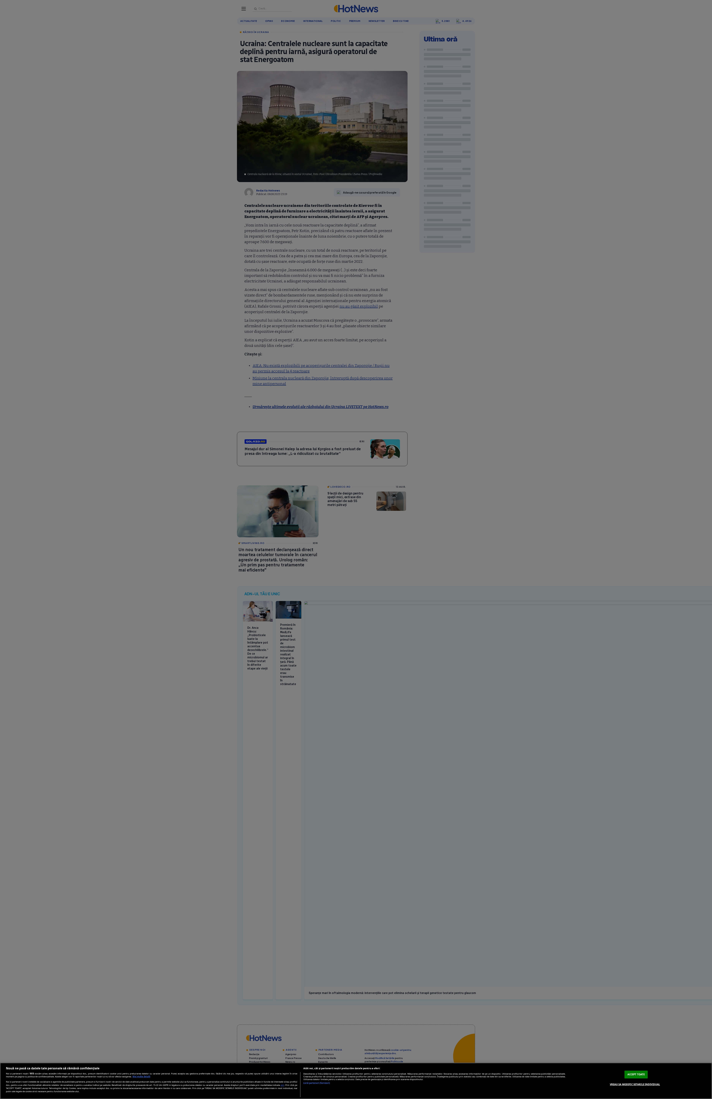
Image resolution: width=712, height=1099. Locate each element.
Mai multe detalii (141, 1076)
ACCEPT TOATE (636, 1074)
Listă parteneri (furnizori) (316, 1083)
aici (282, 1085)
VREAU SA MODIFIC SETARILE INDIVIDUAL (635, 1084)
